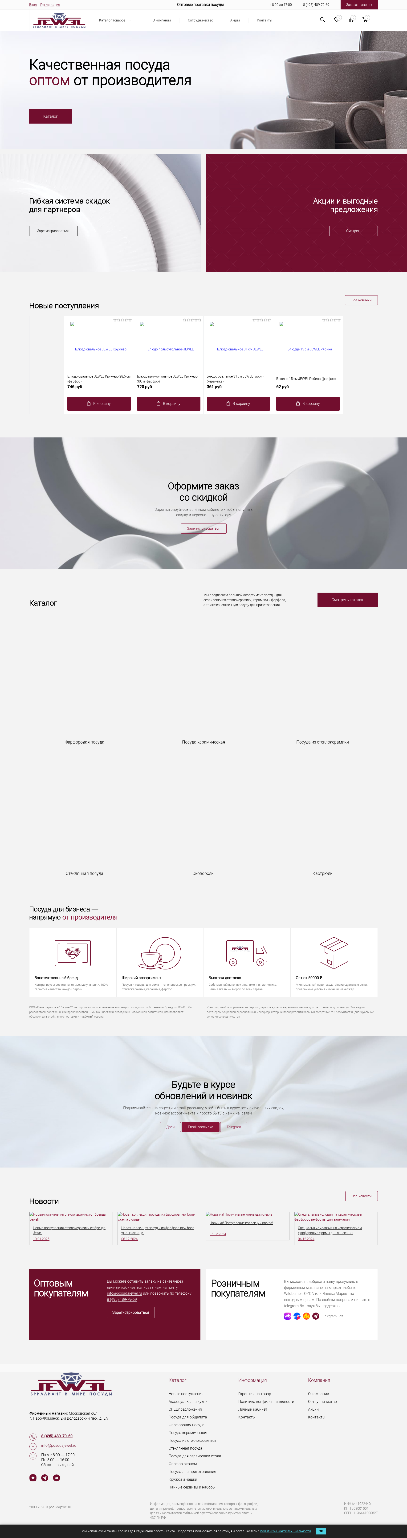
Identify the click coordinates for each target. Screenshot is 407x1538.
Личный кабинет (252, 1409)
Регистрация (50, 5)
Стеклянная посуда (185, 1448)
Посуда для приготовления (192, 1471)
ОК (321, 1531)
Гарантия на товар (254, 1394)
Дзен (170, 1127)
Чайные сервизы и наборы (192, 1487)
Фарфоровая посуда (186, 1425)
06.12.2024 (129, 1239)
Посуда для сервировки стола (195, 1456)
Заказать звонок (359, 5)
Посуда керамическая (188, 1432)
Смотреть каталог (348, 600)
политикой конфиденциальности (285, 1531)
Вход (33, 5)
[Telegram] (315, 1316)
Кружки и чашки (183, 1479)
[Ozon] (297, 1316)
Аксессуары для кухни (188, 1401)
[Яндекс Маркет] (306, 1316)
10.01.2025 (41, 1239)
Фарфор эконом (183, 1464)
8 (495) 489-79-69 (316, 5)
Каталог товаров (112, 20)
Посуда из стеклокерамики (192, 1440)
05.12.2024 (218, 1234)
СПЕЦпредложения (185, 1409)
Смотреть (353, 231)
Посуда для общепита (188, 1417)
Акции (235, 20)
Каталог (50, 116)
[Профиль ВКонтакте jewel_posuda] (56, 1478)
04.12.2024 (306, 1239)
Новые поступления (186, 1394)
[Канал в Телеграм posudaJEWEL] (44, 1478)
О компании (162, 20)
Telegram (234, 1127)
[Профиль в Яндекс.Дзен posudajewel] (33, 1478)
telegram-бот (295, 1306)
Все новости (361, 1196)
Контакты (264, 20)
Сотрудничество (200, 20)
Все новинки (361, 300)
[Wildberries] (287, 1316)
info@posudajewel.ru (124, 1293)
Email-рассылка (200, 1127)
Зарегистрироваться (53, 231)
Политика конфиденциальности (266, 1401)
